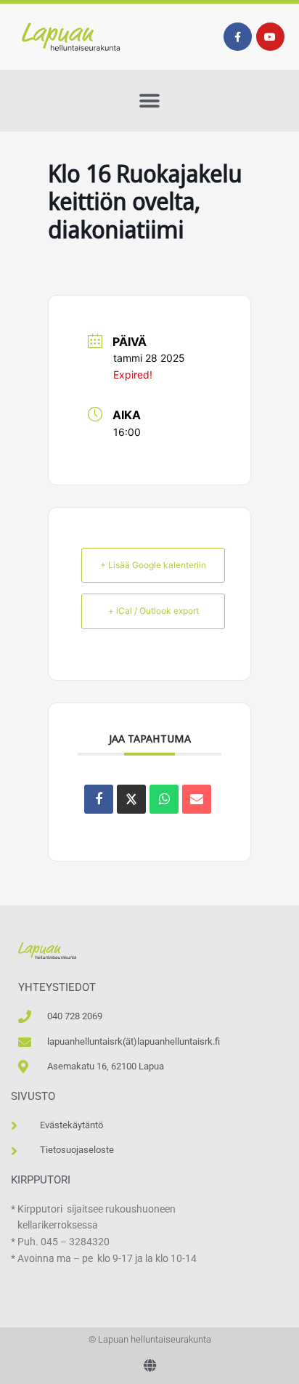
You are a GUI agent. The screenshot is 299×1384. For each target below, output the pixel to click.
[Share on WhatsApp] (164, 799)
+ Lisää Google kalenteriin (153, 564)
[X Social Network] (131, 799)
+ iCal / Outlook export (153, 610)
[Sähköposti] (196, 799)
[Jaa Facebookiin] (98, 799)
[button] (150, 100)
